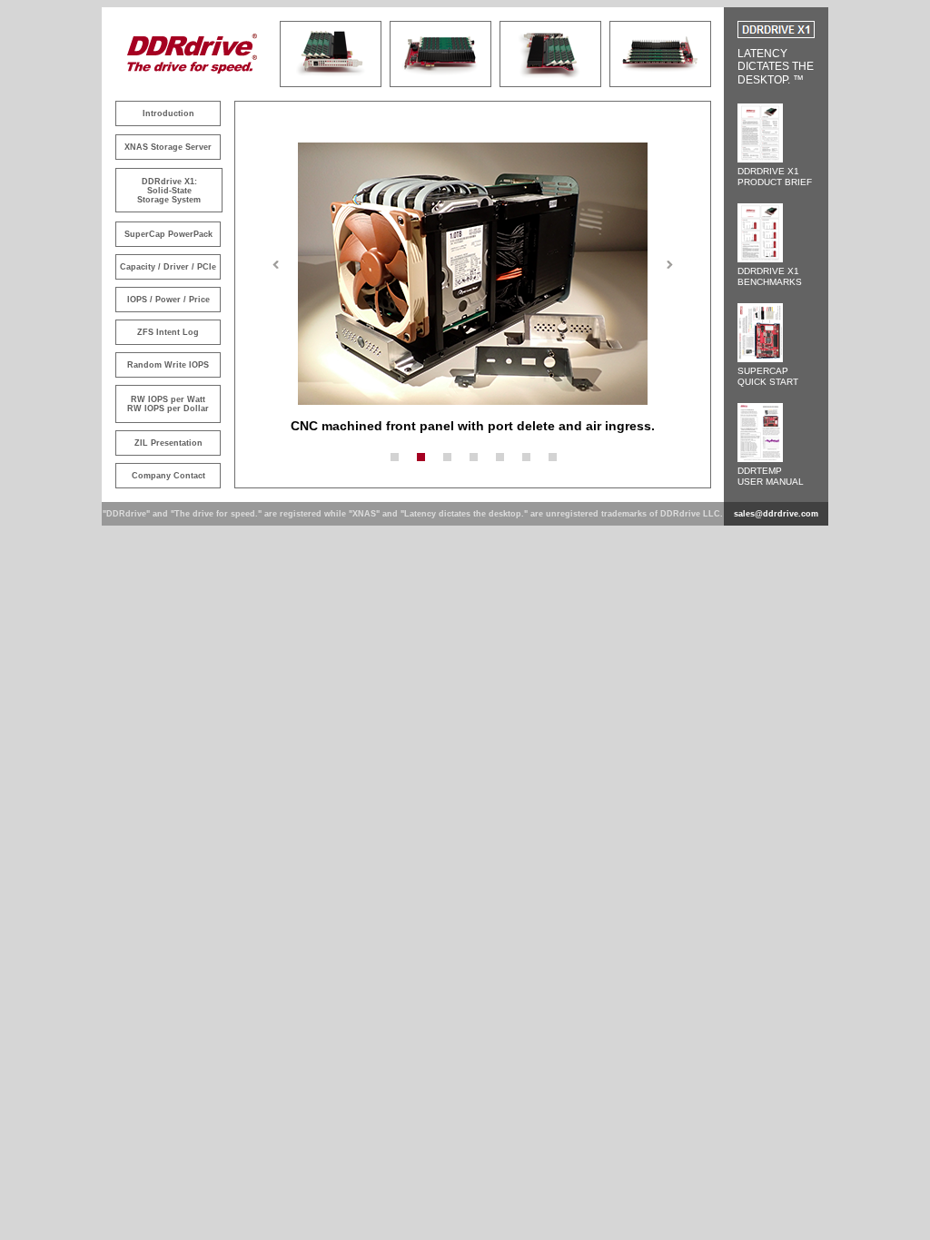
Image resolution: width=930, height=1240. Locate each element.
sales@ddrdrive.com (776, 513)
